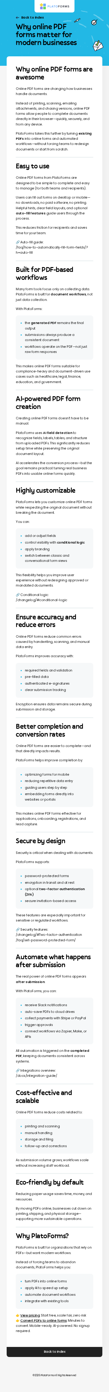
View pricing (30, 1315)
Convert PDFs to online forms (43, 1320)
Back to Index (32, 17)
